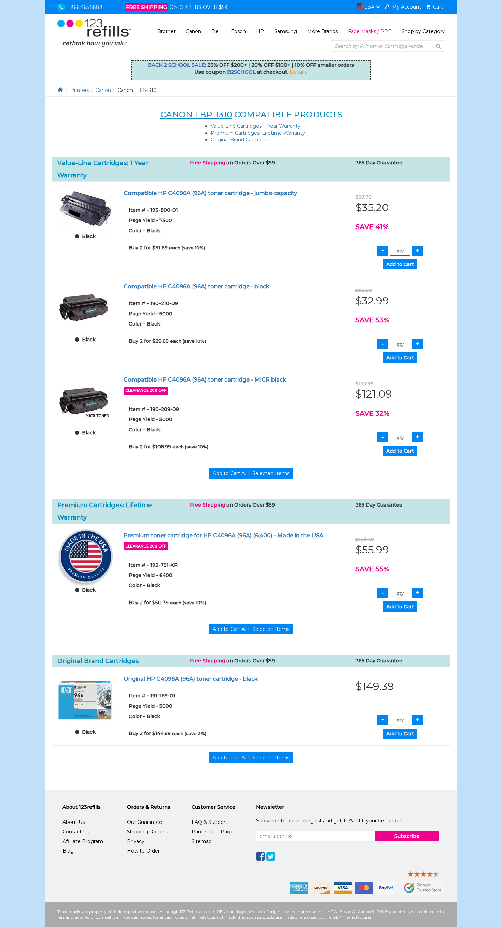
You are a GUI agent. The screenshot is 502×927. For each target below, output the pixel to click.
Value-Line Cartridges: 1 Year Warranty (256, 126)
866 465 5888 (86, 7)
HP (260, 31)
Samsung (285, 31)
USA (369, 7)
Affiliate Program (82, 841)
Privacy (135, 841)
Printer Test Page (213, 832)
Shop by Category (423, 31)
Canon (193, 31)
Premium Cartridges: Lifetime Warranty (258, 133)
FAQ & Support (209, 822)
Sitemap (202, 841)
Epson (238, 31)
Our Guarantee (144, 822)
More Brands (322, 31)
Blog (68, 851)
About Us (73, 822)
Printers (79, 90)
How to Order (143, 851)
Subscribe (406, 836)
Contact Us (75, 832)
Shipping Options (147, 832)
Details (298, 72)
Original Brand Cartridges (240, 140)
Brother (166, 31)
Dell (216, 31)
